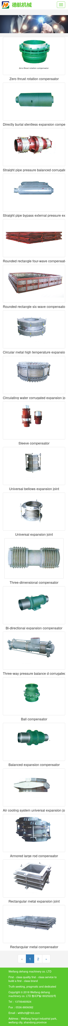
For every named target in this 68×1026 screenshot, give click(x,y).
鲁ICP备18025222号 (44, 996)
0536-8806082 (24, 1007)
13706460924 (23, 1001)
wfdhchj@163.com (29, 1013)
